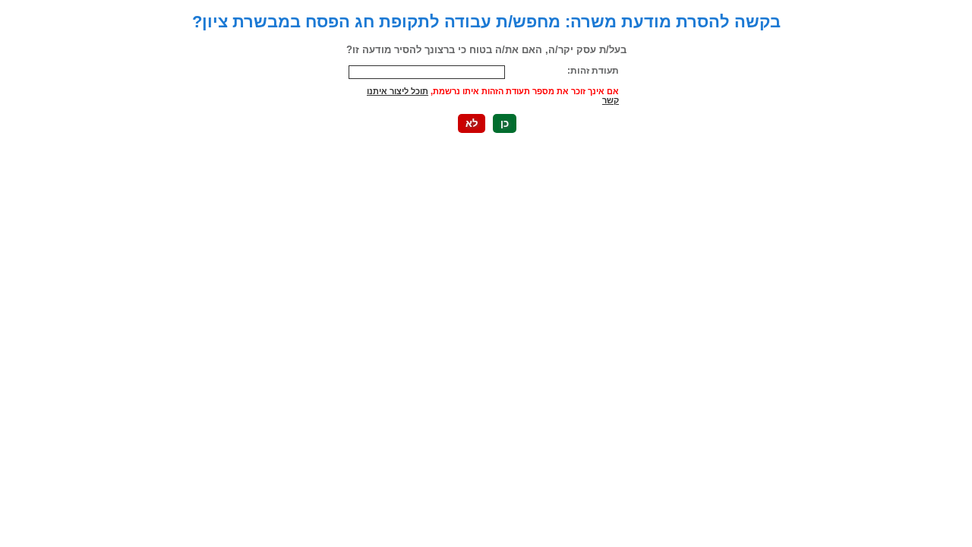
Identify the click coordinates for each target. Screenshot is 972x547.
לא (471, 123)
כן (504, 123)
